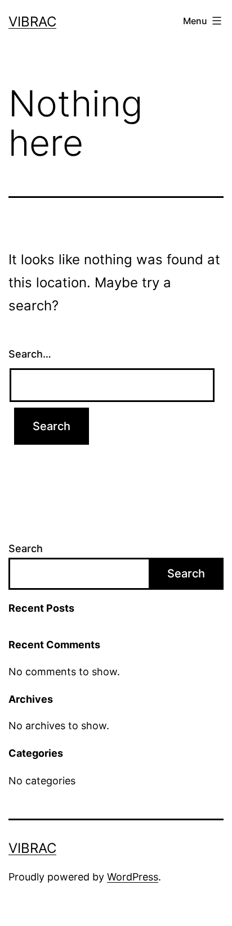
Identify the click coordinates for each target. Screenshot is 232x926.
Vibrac (32, 21)
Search (25, 548)
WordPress (132, 877)
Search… (29, 354)
